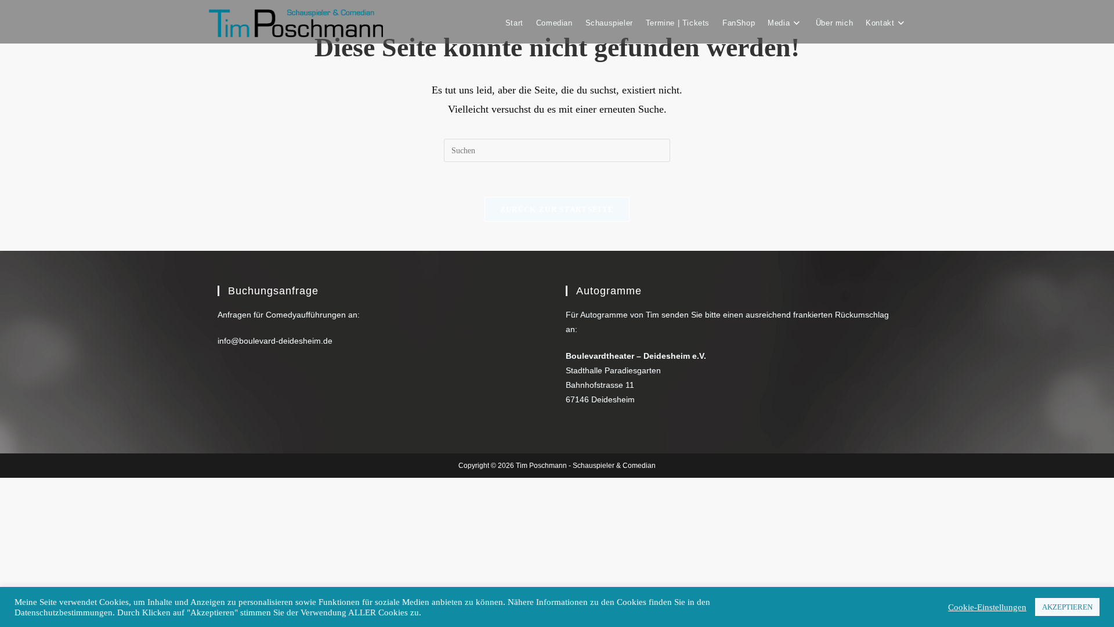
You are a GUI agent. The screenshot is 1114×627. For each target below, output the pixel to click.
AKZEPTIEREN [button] (1067, 607)
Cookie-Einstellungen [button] (987, 607)
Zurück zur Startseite (557, 209)
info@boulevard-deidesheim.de (275, 340)
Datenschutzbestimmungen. (65, 612)
